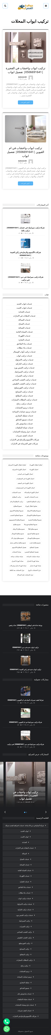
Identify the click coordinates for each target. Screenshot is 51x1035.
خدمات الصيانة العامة (24, 331)
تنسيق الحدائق (24, 988)
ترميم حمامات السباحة (24, 977)
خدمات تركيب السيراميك (24, 371)
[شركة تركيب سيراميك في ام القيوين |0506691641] (25, 713)
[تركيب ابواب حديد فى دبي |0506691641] (25, 638)
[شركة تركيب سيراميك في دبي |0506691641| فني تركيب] (25, 268)
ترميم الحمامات (24, 971)
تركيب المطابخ (16, 497)
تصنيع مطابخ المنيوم (33, 534)
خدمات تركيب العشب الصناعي (24, 379)
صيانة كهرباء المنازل (33, 561)
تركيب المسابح (24, 949)
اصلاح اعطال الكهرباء (36, 465)
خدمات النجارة (24, 339)
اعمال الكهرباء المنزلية (19, 469)
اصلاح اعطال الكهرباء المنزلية (17, 465)
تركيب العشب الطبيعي (24, 938)
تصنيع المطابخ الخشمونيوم (17, 520)
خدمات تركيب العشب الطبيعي (24, 383)
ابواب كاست (25, 837)
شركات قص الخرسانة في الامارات (24, 443)
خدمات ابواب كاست (24, 308)
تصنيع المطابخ (18, 506)
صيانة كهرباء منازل (35, 566)
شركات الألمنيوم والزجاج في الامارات (24, 439)
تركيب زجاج (24, 966)
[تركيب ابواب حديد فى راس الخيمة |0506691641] (25, 660)
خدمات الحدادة (24, 312)
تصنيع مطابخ (17, 524)
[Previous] (5, 812)
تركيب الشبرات (25, 926)
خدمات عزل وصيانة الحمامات (24, 431)
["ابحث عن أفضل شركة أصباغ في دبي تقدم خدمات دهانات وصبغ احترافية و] (25, 7)
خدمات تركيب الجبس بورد (24, 367)
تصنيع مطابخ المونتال (18, 534)
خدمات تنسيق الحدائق (24, 419)
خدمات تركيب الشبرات (24, 375)
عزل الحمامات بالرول (34, 570)
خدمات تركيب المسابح (24, 391)
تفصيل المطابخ (34, 547)
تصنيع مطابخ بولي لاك (17, 538)
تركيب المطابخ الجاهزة (33, 502)
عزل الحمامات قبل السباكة (25, 575)
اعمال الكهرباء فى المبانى (25, 474)
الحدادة (24, 842)
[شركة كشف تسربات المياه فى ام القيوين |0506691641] (25, 691)
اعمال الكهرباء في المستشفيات (25, 488)
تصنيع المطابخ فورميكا (30, 524)
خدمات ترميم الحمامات (24, 407)
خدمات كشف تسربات (24, 435)
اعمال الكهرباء (34, 469)
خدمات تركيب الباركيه (24, 363)
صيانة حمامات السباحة (33, 556)
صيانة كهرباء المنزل (17, 561)
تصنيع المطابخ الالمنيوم (16, 511)
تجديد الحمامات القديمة (31, 497)
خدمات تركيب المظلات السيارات (24, 399)
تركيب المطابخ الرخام (16, 502)
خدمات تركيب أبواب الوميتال (24, 351)
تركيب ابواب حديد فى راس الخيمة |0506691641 (25, 669)
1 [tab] (24, 812)
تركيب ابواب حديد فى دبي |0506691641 (25, 647)
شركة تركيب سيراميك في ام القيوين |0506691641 (25, 722)
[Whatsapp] (6, 1029)
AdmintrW (22, 77)
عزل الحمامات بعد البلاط (17, 570)
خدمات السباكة (24, 319)
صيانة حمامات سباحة (17, 556)
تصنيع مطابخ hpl (33, 529)
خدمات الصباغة (24, 327)
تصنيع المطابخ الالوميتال (34, 515)
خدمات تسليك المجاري (24, 415)
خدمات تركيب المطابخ (24, 395)
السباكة (24, 853)
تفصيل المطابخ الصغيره (32, 552)
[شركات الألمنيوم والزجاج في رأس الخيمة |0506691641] (25, 243)
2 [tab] (26, 812)
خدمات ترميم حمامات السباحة (24, 411)
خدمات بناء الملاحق (24, 343)
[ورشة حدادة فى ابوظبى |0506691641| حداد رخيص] (25, 616)
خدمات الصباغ (24, 323)
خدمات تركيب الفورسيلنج (24, 387)
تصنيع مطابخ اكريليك (19, 529)
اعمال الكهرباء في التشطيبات (25, 479)
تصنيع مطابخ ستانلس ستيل (18, 543)
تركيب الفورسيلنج (24, 943)
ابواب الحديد (25, 831)
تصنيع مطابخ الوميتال (33, 538)
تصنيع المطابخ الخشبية (35, 520)
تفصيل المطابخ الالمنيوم (19, 547)
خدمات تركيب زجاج (24, 403)
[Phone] (6, 1021)
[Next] (46, 812)
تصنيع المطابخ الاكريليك (34, 511)
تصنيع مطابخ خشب (35, 543)
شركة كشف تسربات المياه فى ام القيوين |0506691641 (26, 700)
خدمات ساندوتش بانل (24, 423)
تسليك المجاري (24, 982)
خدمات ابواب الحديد (24, 304)
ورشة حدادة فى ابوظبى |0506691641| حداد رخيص (25, 625)
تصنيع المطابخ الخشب (16, 515)
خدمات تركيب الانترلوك (24, 359)
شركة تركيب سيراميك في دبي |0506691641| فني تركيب (25, 744)
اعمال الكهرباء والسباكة (31, 492)
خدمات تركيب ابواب (24, 355)
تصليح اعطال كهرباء (31, 506)
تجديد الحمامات (16, 492)
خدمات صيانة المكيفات (24, 427)
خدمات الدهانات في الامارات (24, 316)
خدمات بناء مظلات (24, 347)
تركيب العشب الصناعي (24, 932)
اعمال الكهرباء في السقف (25, 483)
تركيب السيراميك (24, 921)
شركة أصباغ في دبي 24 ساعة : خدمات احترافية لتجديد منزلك (24, 825)
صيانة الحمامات (16, 552)
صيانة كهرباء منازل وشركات (18, 566)
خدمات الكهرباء (24, 335)
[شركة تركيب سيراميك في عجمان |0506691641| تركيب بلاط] (25, 218)
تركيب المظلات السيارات (24, 960)
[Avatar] (30, 77)
